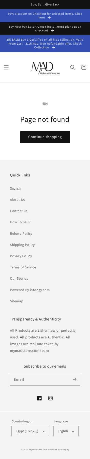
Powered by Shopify (58, 449)
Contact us (19, 211)
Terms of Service (23, 267)
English (63, 431)
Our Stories (19, 278)
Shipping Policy (22, 244)
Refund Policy (21, 233)
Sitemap (16, 301)
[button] (6, 67)
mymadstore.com (38, 449)
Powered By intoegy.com (30, 290)
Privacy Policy (21, 256)
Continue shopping (45, 136)
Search (15, 188)
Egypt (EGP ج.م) (27, 431)
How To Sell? (20, 222)
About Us (17, 199)
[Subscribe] (74, 379)
